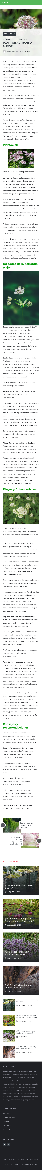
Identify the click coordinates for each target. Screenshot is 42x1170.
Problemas (7, 1126)
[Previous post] (3, 825)
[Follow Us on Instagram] (8, 1144)
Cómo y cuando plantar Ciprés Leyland (26, 825)
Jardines (6, 1113)
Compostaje (7, 1130)
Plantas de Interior (10, 1117)
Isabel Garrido (13, 51)
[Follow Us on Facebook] (4, 1144)
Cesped (6, 1122)
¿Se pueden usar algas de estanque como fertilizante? (27, 1017)
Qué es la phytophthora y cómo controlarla (26, 1048)
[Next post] (39, 841)
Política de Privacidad (29, 1164)
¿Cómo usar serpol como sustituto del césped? (25, 1032)
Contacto (17, 1164)
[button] (39, 2)
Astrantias (9, 34)
